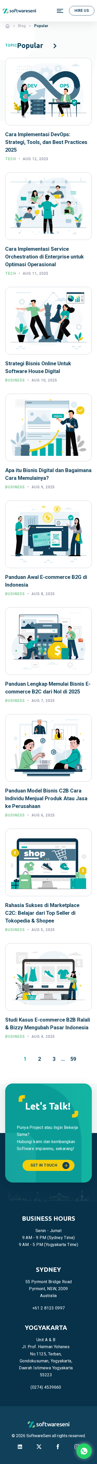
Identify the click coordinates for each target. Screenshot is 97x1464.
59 (73, 1059)
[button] (55, 45)
